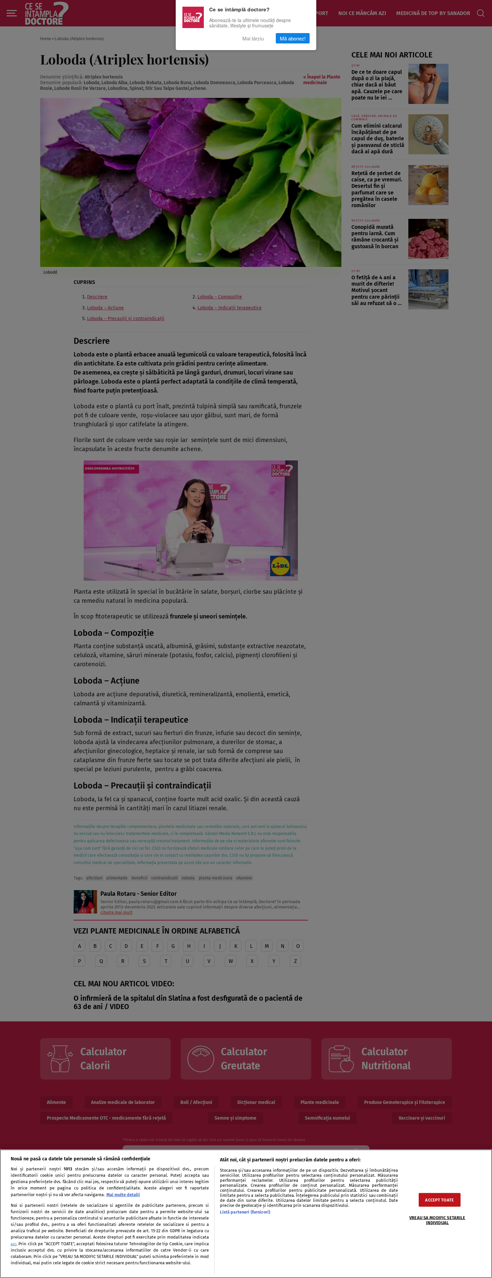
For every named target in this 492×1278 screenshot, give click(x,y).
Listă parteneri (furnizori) (245, 1212)
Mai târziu (253, 38)
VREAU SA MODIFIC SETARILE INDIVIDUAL (437, 1220)
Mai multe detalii (123, 1194)
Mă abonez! (293, 38)
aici (13, 1244)
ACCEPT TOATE (439, 1199)
